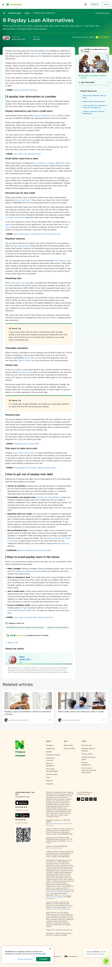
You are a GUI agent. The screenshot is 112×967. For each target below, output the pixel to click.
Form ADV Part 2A (60, 891)
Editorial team (51, 774)
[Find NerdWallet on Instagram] (86, 799)
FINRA (56, 886)
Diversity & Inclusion (50, 759)
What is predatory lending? (25, 90)
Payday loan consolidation (48, 497)
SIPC (60, 886)
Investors (49, 784)
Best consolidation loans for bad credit (34, 550)
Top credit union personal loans (27, 154)
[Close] (109, 949)
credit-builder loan (28, 610)
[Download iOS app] (21, 803)
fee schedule (58, 897)
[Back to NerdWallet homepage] (4, 13)
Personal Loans (14, 13)
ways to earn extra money (24, 453)
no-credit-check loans (14, 217)
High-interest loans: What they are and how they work (37, 234)
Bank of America (38, 163)
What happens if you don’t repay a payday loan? (35, 468)
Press (48, 777)
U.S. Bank (50, 163)
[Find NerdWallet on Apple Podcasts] (91, 799)
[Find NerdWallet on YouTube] (82, 799)
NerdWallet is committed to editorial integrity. (93, 76)
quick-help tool (31, 358)
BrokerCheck (50, 898)
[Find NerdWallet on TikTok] (95, 799)
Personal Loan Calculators (57, 627)
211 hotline (26, 360)
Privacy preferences (86, 764)
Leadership (50, 748)
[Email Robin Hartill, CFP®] (20, 662)
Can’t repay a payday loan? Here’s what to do (33, 617)
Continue (43, 959)
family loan (25, 372)
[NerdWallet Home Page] (14, 4)
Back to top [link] (13, 642)
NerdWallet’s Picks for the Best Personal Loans (25, 627)
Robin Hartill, (24, 658)
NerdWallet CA (73, 956)
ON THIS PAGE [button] (87, 82)
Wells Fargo (65, 163)
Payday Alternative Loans (45, 116)
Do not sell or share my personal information (89, 770)
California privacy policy (88, 758)
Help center (68, 745)
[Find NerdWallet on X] (78, 799)
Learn (27, 13)
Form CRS (49, 891)
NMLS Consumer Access (54, 823)
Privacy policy (87, 754)
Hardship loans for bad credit (26, 444)
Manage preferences (25, 959)
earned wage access (19, 246)
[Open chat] (106, 961)
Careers (49, 752)
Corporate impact (53, 755)
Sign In (95, 4)
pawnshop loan (18, 283)
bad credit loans (23, 200)
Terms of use (87, 745)
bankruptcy (64, 543)
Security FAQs (69, 748)
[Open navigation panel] (3, 4)
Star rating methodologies (52, 770)
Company (49, 745)
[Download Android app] (22, 815)
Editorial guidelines (50, 765)
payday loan (36, 53)
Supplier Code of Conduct (88, 750)
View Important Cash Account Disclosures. (58, 908)
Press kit (49, 780)
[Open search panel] (85, 4)
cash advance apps (62, 261)
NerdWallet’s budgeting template (25, 571)
